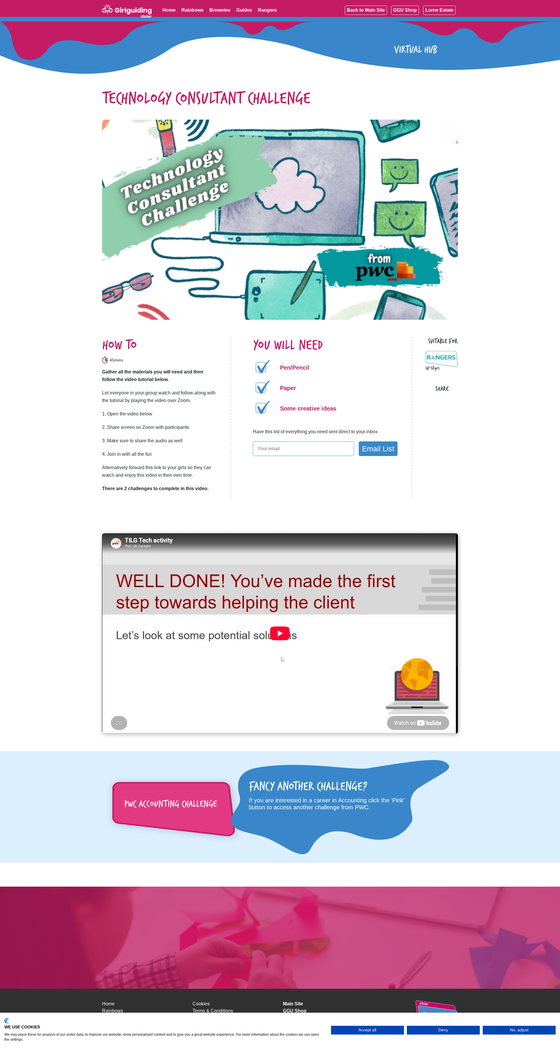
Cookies (201, 1003)
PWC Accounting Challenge (170, 803)
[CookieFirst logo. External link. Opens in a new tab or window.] (6, 1020)
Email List (378, 449)
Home (108, 1003)
